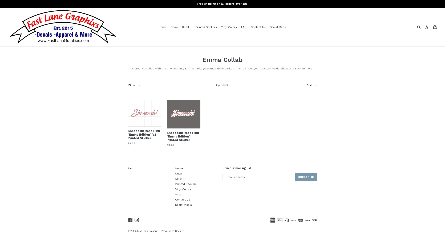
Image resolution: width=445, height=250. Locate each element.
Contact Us (258, 27)
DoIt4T (186, 27)
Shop (174, 27)
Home (163, 27)
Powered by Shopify (172, 231)
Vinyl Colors (229, 27)
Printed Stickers (206, 27)
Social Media (278, 27)
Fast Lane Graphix (147, 231)
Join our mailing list (236, 168)
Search (132, 168)
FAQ (243, 27)
